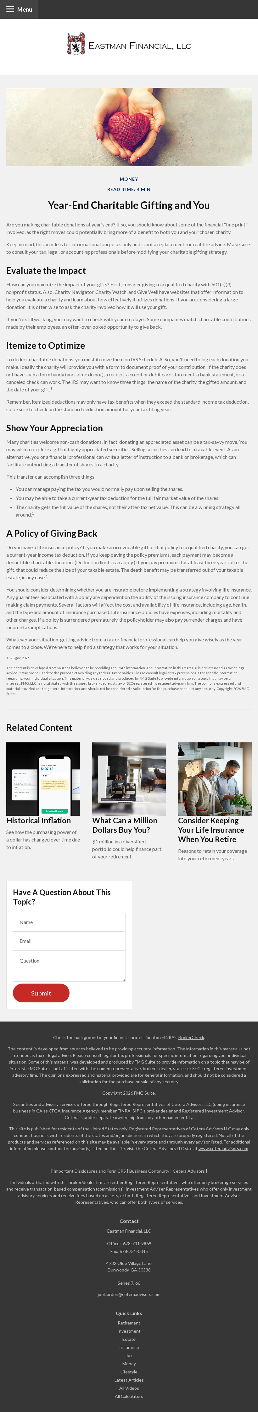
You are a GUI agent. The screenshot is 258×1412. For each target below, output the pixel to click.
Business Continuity (149, 1171)
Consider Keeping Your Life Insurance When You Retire (211, 830)
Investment (129, 1331)
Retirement (129, 1322)
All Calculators (129, 1396)
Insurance (129, 1347)
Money (129, 1363)
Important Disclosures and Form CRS (89, 1171)
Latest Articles (129, 1380)
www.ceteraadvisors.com (223, 1148)
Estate (129, 1339)
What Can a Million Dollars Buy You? (124, 825)
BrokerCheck (191, 1037)
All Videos (129, 1388)
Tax (129, 1355)
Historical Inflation (38, 820)
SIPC (137, 1110)
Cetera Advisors (189, 1171)
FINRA (124, 1110)
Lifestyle (129, 1371)
